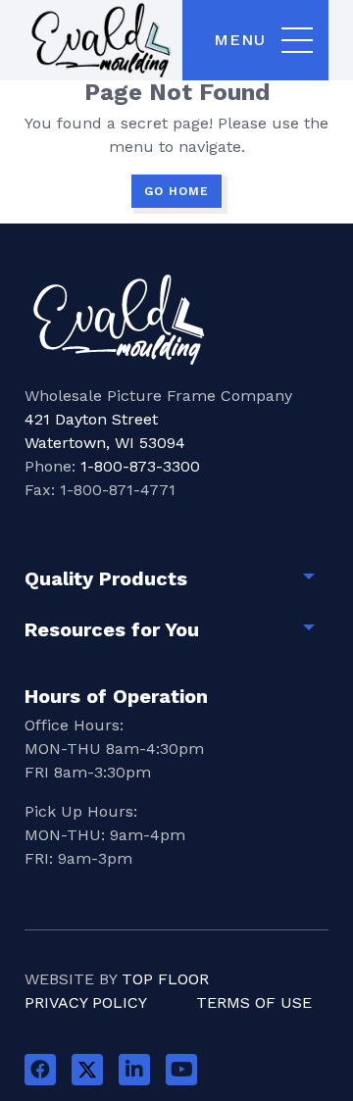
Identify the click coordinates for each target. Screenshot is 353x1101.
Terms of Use (254, 1002)
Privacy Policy (86, 1002)
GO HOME (176, 191)
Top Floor (165, 979)
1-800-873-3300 (140, 466)
